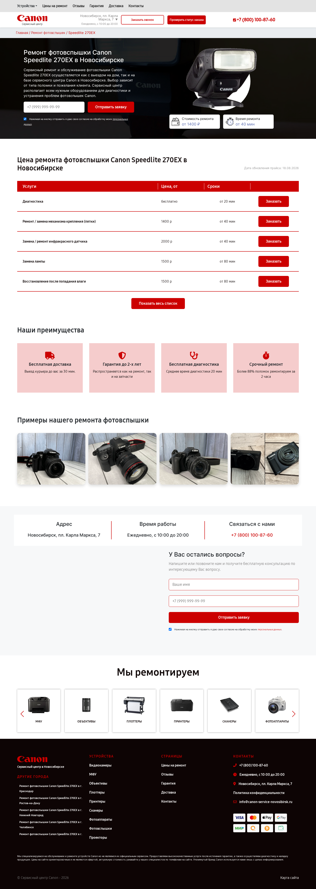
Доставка (116, 6)
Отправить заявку (111, 107)
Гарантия (97, 6)
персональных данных (269, 629)
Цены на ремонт (54, 6)
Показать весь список (158, 303)
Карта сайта (289, 878)
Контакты (136, 6)
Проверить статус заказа (187, 20)
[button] (22, 714)
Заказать (273, 201)
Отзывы (78, 6)
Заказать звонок (142, 20)
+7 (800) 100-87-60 (252, 535)
